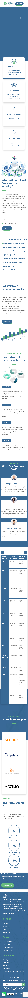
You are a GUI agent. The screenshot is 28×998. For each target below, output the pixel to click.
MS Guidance (14, 91)
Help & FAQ (6, 923)
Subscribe (7, 885)
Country (5, 960)
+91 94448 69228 (14, 978)
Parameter (6, 968)
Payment (6, 963)
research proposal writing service (13, 971)
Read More (7, 228)
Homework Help (14, 138)
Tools (4, 929)
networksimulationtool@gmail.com (14, 980)
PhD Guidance (14, 67)
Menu (20, 3)
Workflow (6, 965)
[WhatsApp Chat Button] (4, 994)
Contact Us (6, 932)
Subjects (5, 926)
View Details (7, 321)
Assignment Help (14, 114)
